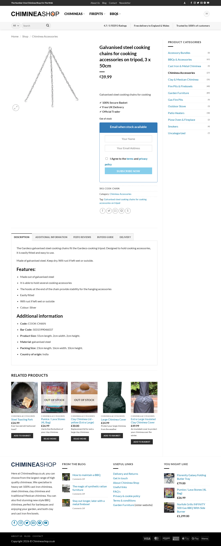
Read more (50, 439)
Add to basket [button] (22, 435)
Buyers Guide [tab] (105, 237)
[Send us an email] (201, 3)
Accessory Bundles (179, 52)
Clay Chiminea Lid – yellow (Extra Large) (82, 421)
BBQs (114, 14)
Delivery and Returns (125, 473)
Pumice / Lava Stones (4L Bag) (53, 421)
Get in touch (120, 478)
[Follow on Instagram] (195, 3)
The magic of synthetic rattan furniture (90, 488)
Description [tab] (21, 237)
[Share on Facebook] (102, 211)
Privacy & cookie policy (126, 496)
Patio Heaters (176, 113)
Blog (104, 3)
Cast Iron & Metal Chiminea (184, 66)
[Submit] (48, 26)
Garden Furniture (178, 93)
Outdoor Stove (177, 106)
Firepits (96, 14)
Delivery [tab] (125, 237)
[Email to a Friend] (115, 211)
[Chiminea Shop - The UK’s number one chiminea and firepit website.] (35, 14)
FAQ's (117, 491)
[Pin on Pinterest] (121, 211)
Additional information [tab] (51, 237)
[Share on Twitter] (109, 211)
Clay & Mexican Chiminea (183, 79)
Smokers (173, 126)
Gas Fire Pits (175, 99)
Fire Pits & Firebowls (180, 86)
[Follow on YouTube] (208, 3)
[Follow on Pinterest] (205, 3)
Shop (25, 36)
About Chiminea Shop (126, 482)
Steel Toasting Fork (22, 419)
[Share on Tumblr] (128, 211)
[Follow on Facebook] (191, 3)
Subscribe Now (128, 171)
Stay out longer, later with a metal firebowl (89, 502)
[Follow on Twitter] (198, 3)
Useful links (120, 487)
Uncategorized (176, 133)
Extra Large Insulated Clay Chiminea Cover (143, 421)
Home (14, 36)
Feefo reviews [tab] (82, 237)
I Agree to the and (126, 161)
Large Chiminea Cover (113, 419)
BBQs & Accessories (180, 59)
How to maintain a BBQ (86, 474)
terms (130, 158)
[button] (125, 3)
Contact (113, 3)
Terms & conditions (124, 500)
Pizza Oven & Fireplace (181, 119)
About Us (95, 3)
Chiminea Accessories (45, 36)
